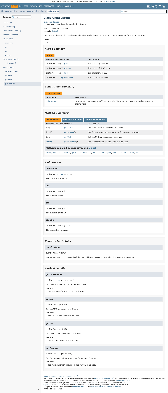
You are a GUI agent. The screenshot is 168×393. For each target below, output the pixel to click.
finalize (66, 153)
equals (56, 153)
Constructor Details (11, 59)
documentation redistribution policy (105, 387)
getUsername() (11, 71)
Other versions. (122, 380)
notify (96, 153)
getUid (67, 137)
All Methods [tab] (53, 120)
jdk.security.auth (8, 11)
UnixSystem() (10, 63)
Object (55, 31)
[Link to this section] (67, 48)
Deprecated (49, 6)
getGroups (69, 132)
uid (6, 47)
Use (21, 6)
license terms (111, 1)
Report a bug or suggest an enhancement (60, 376)
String (59, 77)
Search (65, 6)
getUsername (70, 142)
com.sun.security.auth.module (31, 11)
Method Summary (10, 35)
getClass (76, 153)
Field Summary (9, 27)
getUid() (8, 75)
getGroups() (10, 84)
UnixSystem (53, 11)
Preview (33, 6)
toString (117, 153)
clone (48, 153)
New (40, 6)
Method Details (9, 67)
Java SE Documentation (103, 378)
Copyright (47, 385)
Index (58, 6)
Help (72, 6)
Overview (5, 6)
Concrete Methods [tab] (95, 120)
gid (6, 51)
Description (7, 23)
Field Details (8, 39)
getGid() (8, 80)
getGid (67, 128)
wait (126, 153)
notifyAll (106, 153)
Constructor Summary (12, 31)
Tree (26, 6)
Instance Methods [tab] (72, 120)
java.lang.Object (51, 22)
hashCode (87, 153)
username (9, 43)
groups (7, 55)
